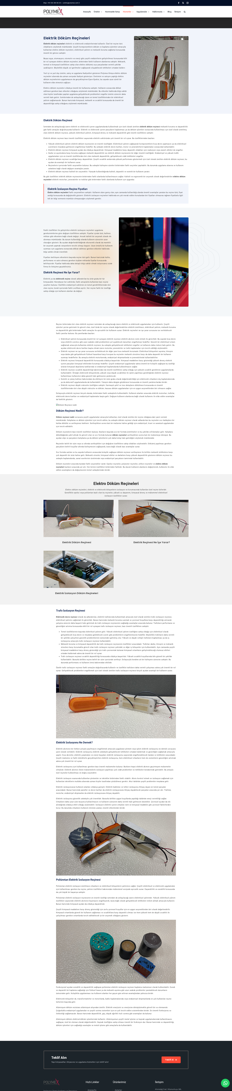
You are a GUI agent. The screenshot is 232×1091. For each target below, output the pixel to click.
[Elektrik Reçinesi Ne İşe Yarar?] (153, 501)
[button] (184, 11)
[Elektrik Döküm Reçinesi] (79, 501)
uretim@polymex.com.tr (71, 3)
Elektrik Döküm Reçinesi (76, 542)
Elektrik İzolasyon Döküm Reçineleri (76, 593)
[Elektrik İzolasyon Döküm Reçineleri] (79, 551)
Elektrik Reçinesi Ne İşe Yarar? (152, 542)
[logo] (51, 1080)
